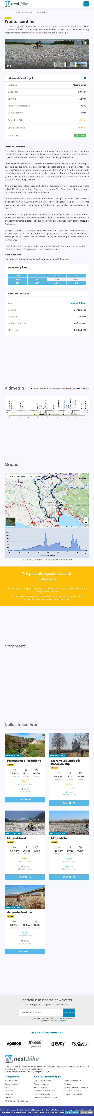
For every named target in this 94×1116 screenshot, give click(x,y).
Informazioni (86, 1112)
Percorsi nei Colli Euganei (44, 1091)
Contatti (8, 1097)
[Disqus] (47, 685)
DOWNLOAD (80, 135)
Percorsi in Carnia (41, 1087)
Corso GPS (9, 1091)
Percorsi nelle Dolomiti (43, 1080)
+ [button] (86, 518)
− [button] (86, 522)
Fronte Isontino (42, 12)
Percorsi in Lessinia (42, 1094)
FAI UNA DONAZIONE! (47, 578)
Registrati (69, 1012)
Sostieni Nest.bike (12, 1084)
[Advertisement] (47, 364)
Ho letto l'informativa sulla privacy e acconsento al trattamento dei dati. (54, 1019)
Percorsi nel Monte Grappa (45, 1097)
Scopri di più (62, 1021)
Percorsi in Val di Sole (72, 1091)
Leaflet (34, 527)
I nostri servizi (10, 1094)
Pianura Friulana (77, 303)
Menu (86, 4)
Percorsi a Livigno (41, 1084)
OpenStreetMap (52, 527)
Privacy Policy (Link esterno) (17, 1101)
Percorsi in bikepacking (73, 1094)
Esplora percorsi (28, 12)
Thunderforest (72, 527)
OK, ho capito (72, 1112)
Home (17, 12)
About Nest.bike (11, 1080)
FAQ (6, 1087)
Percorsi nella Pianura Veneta (76, 1087)
